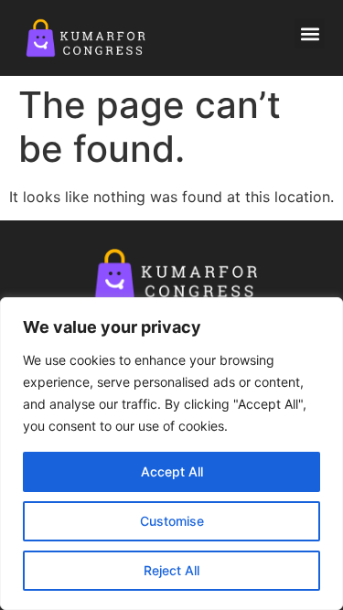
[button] (310, 33)
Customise (172, 521)
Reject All (171, 570)
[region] (171, 453)
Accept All (172, 471)
